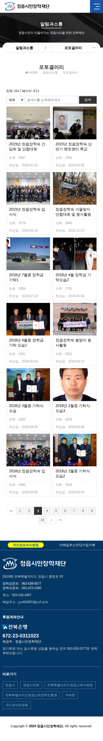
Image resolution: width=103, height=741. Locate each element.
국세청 (70, 695)
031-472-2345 (31, 588)
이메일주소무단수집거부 (77, 545)
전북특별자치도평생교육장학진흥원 (31, 695)
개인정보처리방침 (26, 545)
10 (42, 520)
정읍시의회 (31, 685)
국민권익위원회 (16, 705)
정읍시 (10, 685)
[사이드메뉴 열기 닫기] (96, 6)
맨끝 (60, 520)
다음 (52, 520)
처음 (11, 511)
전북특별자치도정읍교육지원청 (70, 685)
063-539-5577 (31, 583)
